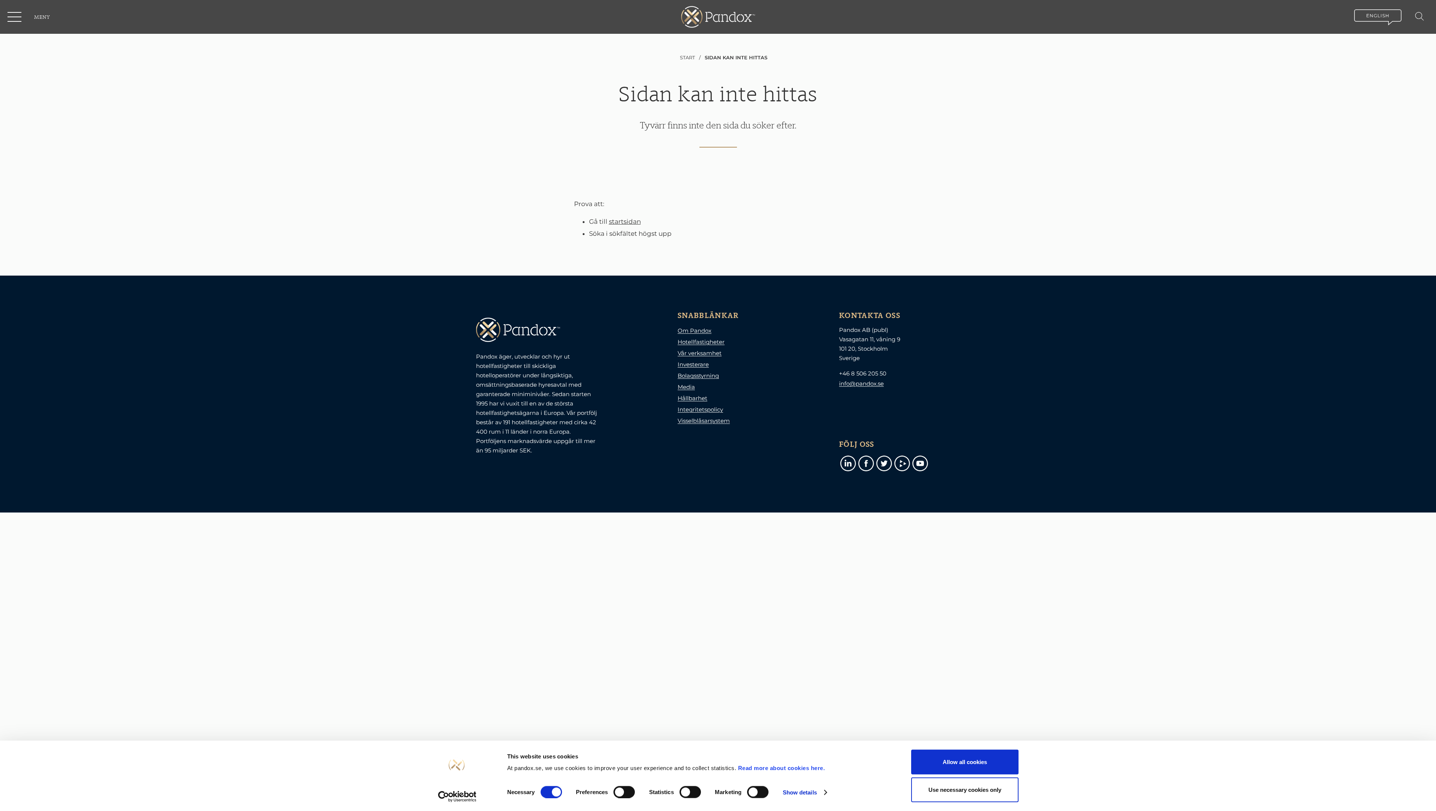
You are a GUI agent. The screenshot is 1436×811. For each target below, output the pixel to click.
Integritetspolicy (700, 409)
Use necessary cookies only (964, 789)
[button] (15, 17)
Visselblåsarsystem (704, 420)
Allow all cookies (965, 762)
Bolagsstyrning (698, 375)
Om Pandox (694, 330)
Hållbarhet (692, 398)
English (1377, 15)
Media (686, 386)
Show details (800, 792)
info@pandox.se (861, 383)
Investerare (693, 364)
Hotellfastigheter (701, 341)
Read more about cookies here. (781, 768)
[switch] (624, 792)
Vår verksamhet (700, 353)
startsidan (625, 221)
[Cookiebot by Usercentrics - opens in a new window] (457, 796)
